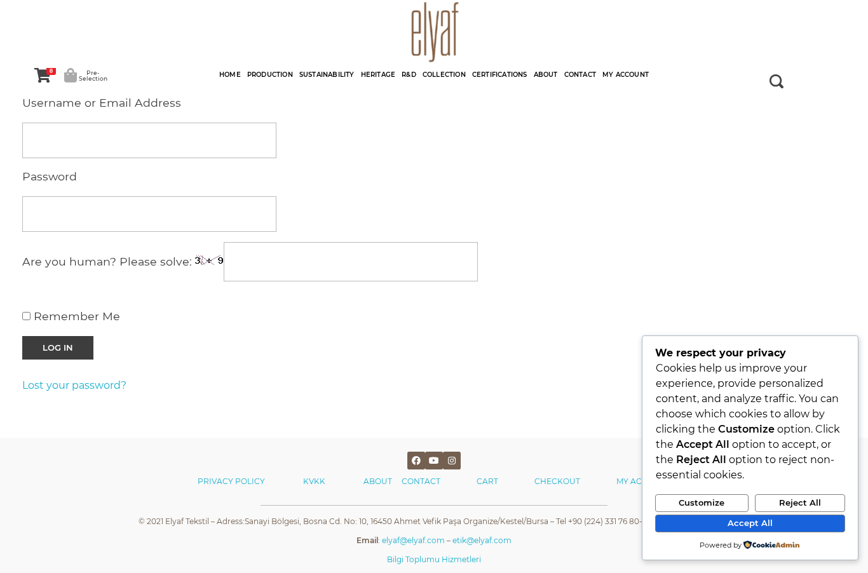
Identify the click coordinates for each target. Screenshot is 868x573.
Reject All (800, 502)
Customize (701, 502)
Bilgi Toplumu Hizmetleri (434, 559)
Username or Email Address (101, 102)
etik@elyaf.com (482, 540)
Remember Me (75, 316)
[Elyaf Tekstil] (434, 32)
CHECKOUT (557, 481)
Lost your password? (74, 385)
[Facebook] (416, 460)
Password (49, 176)
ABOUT (382, 481)
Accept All (750, 523)
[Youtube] (434, 460)
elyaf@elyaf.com (413, 540)
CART (487, 481)
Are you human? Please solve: (108, 262)
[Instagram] (452, 460)
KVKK (315, 481)
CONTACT (421, 481)
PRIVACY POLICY (231, 481)
